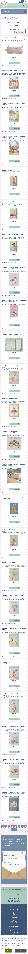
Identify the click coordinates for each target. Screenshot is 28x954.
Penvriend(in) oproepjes (14, 932)
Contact (14, 913)
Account (14, 908)
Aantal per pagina (20, 32)
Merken (14, 925)
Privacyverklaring (14, 914)
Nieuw (14, 927)
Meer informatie (20, 950)
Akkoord (9, 950)
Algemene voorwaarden (14, 910)
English (14, 912)
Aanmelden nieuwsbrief (13, 894)
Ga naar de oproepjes (14, 864)
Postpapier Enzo (14, 918)
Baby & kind (14, 922)
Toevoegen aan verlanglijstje (9, 65)
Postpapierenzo (14, 930)
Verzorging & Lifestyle (14, 920)
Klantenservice (14, 906)
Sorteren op (21, 29)
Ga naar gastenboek (7, 847)
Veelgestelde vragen (14, 909)
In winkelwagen (14, 62)
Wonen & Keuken (14, 921)
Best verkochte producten (14, 926)
